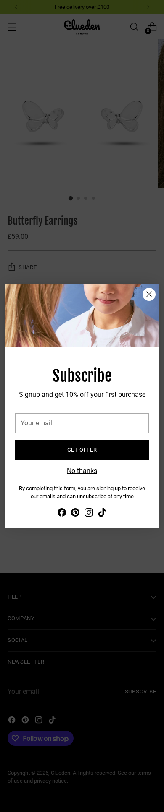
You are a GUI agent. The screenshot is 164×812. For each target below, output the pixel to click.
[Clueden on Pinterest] (75, 513)
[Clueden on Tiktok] (102, 513)
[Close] (149, 294)
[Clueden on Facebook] (62, 513)
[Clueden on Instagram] (89, 513)
